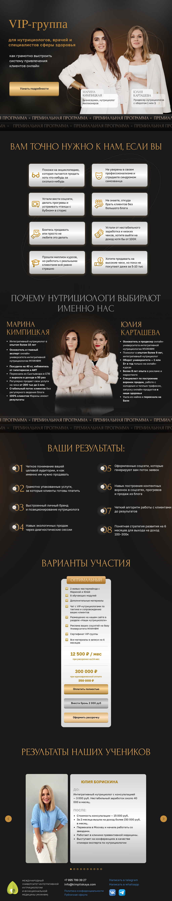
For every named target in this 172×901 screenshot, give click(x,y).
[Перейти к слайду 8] (94, 869)
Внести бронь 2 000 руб (86, 703)
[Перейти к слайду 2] (74, 869)
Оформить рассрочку (86, 717)
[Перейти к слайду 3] (77, 869)
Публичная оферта (75, 894)
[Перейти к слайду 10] (101, 869)
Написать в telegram (123, 880)
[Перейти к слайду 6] (88, 869)
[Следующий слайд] (163, 818)
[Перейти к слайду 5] (84, 869)
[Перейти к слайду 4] (81, 869)
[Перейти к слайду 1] (71, 869)
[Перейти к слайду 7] (91, 869)
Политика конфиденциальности (84, 890)
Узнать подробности (34, 88)
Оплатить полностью (86, 688)
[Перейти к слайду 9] (98, 869)
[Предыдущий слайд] (8, 818)
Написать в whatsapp (124, 884)
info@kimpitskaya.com (80, 884)
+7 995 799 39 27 (75, 880)
